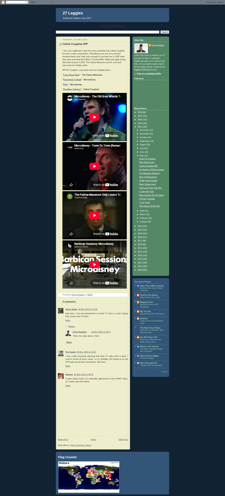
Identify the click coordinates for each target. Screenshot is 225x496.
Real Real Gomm (146, 162)
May (142, 156)
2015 (140, 248)
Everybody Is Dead (72, 80)
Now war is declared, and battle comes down (150, 340)
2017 (140, 241)
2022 (140, 127)
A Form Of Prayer (147, 358)
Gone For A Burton (147, 159)
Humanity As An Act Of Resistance (149, 305)
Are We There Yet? (149, 337)
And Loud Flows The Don (150, 188)
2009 (140, 270)
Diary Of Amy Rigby (149, 356)
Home (93, 440)
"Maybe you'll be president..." (152, 365)
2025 (140, 116)
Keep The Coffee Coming (152, 286)
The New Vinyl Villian (150, 328)
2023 (140, 123)
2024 (140, 120)
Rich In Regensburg (148, 177)
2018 (140, 237)
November (145, 134)
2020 (140, 230)
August (143, 145)
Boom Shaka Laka (147, 184)
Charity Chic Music (149, 295)
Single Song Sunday (148, 181)
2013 (140, 255)
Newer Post (63, 440)
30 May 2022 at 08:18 (83, 375)
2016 (140, 244)
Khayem (69, 375)
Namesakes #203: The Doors (152, 314)
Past (65, 85)
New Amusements (148, 363)
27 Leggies (73, 13)
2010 (140, 266)
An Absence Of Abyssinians (151, 170)
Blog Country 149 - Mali (150, 297)
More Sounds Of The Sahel (151, 195)
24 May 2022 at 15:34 (87, 309)
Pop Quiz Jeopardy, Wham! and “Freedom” (151, 350)
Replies (71, 326)
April (142, 211)
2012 (140, 259)
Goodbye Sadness (72, 89)
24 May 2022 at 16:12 (101, 332)
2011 (140, 263)
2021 (140, 226)
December (145, 130)
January (144, 222)
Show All (164, 371)
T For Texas (144, 202)
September (145, 141)
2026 (140, 112)
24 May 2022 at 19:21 (86, 352)
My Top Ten (145, 311)
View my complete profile (149, 74)
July (142, 148)
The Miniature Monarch (149, 173)
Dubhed (143, 319)
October (144, 137)
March (143, 214)
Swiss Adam (71, 309)
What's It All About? (149, 347)
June (142, 152)
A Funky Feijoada (147, 199)
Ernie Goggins (80, 332)
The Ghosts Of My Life (149, 206)
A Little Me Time (146, 192)
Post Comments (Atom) (80, 445)
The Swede (70, 352)
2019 (140, 234)
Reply (67, 320)
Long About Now (71, 75)
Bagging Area (146, 302)
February (144, 218)
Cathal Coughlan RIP (148, 166)
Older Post (123, 440)
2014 (140, 252)
